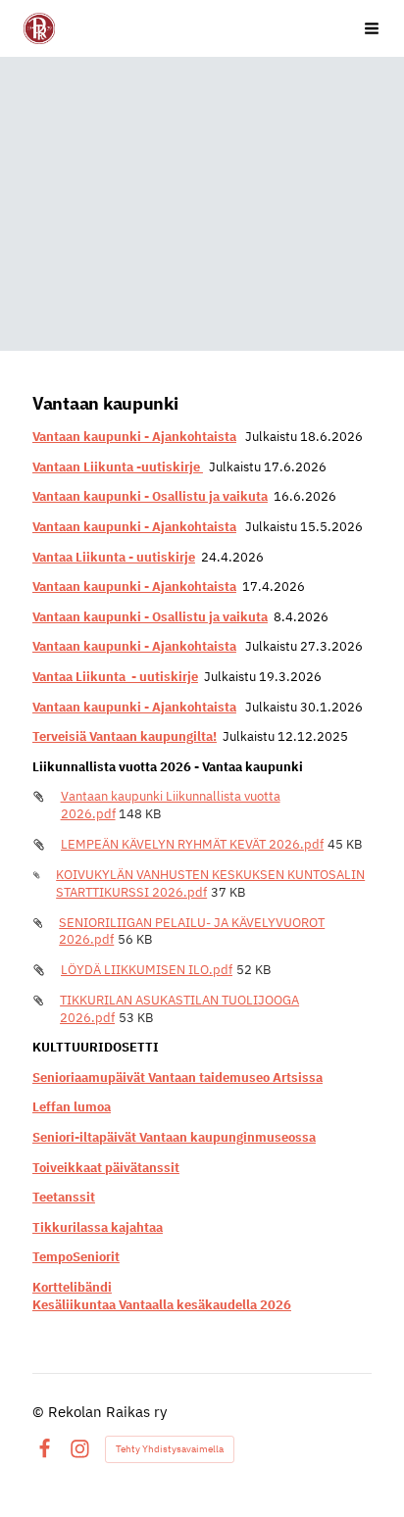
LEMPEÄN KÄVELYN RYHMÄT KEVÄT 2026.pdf (192, 844)
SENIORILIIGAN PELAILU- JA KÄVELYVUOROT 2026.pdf (192, 931)
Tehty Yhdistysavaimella (170, 1449)
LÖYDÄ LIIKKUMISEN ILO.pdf (146, 969)
